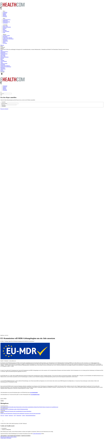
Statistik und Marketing (6, 429)
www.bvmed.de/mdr (34, 392)
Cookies (23, 415)
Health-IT (5, 13)
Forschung (5, 16)
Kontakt (6, 415)
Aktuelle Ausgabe (6, 35)
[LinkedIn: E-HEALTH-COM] (6, 74)
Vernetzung (5, 12)
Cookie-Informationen (37, 433)
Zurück (2, 400)
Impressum (11, 415)
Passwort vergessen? (4, 108)
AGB (15, 415)
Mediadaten (5, 39)
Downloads (5, 36)
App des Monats (6, 31)
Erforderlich (4, 428)
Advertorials (5, 22)
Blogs (4, 29)
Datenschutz (18, 415)
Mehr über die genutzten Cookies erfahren (8, 436)
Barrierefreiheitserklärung (30, 415)
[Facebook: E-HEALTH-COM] (1, 74)
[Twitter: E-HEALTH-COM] (4, 74)
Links (4, 32)
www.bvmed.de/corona (35, 394)
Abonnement (5, 40)
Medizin (4, 14)
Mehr (1, 50)
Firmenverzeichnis (6, 21)
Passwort (3, 104)
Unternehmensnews (6, 19)
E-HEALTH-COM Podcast (8, 38)
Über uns (2, 45)
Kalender (4, 28)
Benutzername (4, 103)
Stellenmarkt (5, 20)
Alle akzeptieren (4, 435)
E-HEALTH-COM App (7, 37)
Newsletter (5, 43)
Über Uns (2, 415)
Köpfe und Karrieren (7, 27)
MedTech (4, 15)
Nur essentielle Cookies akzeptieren (14, 435)
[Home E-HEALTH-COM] (12, 6)
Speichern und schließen (25, 435)
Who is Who (5, 25)
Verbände (4, 30)
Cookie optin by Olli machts (5, 437)
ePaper (4, 42)
